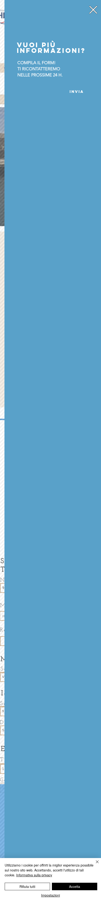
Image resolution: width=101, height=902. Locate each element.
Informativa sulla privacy (34, 875)
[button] (93, 10)
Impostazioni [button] (50, 895)
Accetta (74, 886)
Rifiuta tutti (27, 886)
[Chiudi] (94, 864)
